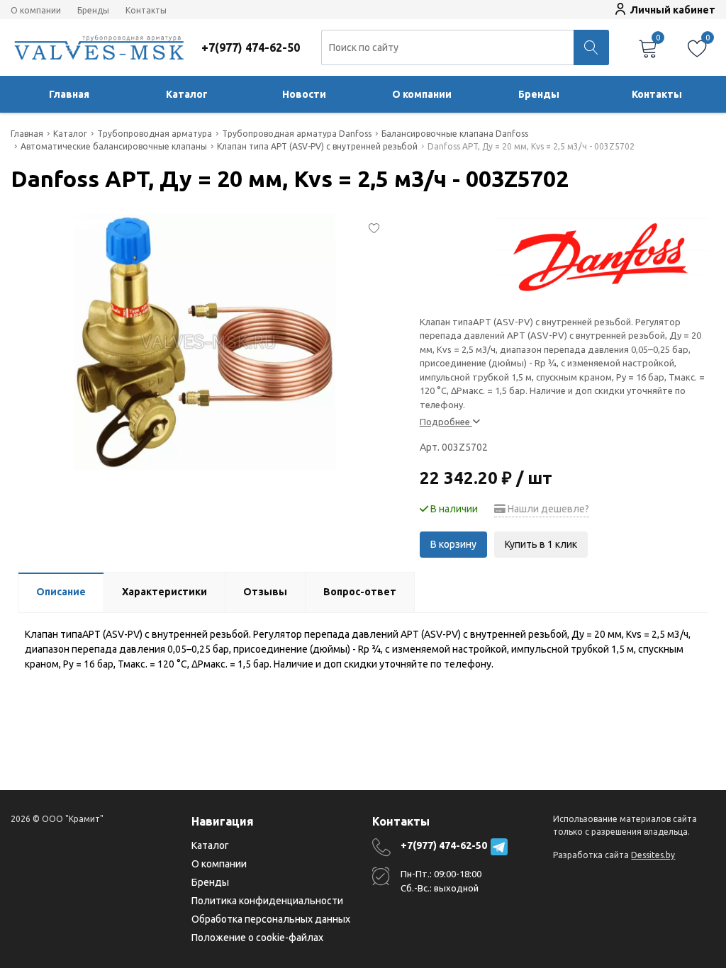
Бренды (93, 10)
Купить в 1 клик (541, 544)
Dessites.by (653, 855)
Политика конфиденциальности (267, 900)
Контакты (146, 10)
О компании (36, 10)
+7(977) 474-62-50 (444, 845)
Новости (304, 94)
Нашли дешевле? (547, 508)
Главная (69, 94)
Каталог (187, 94)
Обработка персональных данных (270, 919)
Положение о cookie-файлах (257, 937)
